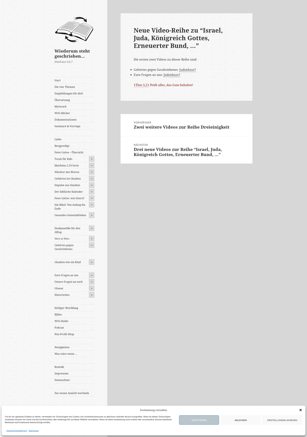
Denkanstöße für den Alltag (67, 230)
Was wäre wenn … (66, 354)
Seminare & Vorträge (67, 126)
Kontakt (59, 367)
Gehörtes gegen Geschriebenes (64, 247)
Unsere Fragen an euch (69, 282)
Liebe (58, 139)
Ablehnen (241, 420)
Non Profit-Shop (64, 334)
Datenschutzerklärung (16, 430)
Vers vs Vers (62, 238)
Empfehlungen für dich (69, 93)
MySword (60, 106)
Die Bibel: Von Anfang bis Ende (70, 206)
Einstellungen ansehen (282, 420)
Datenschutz (62, 380)
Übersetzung (62, 100)
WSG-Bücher (62, 113)
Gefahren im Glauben (68, 178)
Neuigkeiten (62, 347)
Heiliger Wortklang (66, 308)
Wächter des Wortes (67, 172)
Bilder (58, 314)
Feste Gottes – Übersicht (69, 152)
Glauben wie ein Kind (68, 262)
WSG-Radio (61, 321)
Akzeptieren (199, 420)
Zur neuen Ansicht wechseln (72, 393)
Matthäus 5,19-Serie (67, 165)
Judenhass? (187, 70)
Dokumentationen (66, 119)
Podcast (59, 327)
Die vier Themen (65, 87)
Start (58, 80)
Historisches (62, 295)
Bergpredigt (62, 146)
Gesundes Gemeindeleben (70, 215)
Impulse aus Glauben (67, 185)
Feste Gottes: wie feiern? (69, 198)
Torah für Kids (63, 159)
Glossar (59, 288)
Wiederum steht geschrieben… (72, 53)
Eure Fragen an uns (66, 275)
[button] (300, 410)
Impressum (34, 430)
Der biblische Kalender (69, 191)
